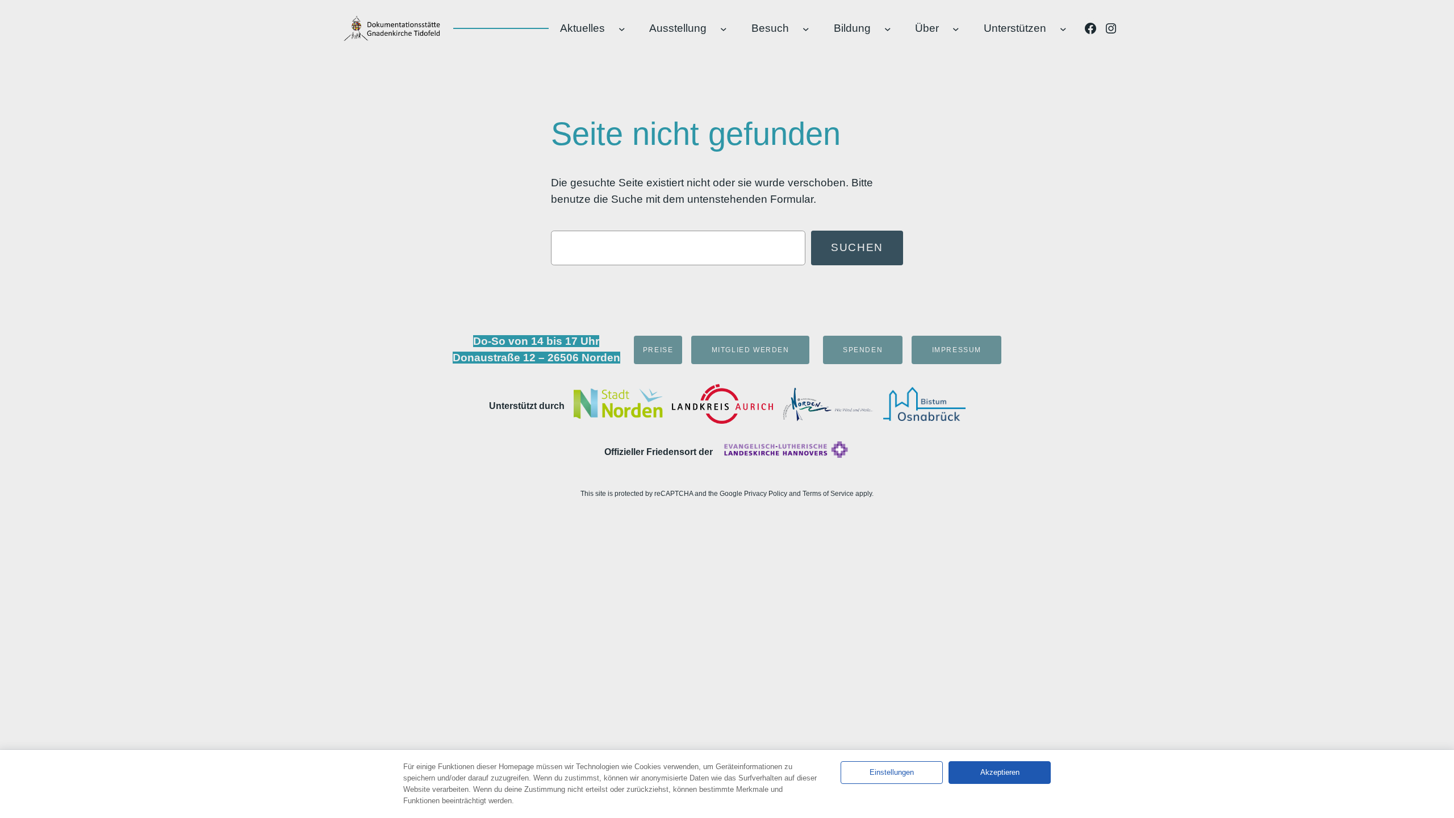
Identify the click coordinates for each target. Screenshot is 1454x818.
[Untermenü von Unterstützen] (1063, 28)
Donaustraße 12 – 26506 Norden (536, 358)
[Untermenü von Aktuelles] (622, 28)
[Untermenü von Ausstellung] (723, 28)
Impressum (956, 350)
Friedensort (671, 452)
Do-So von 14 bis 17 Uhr (536, 341)
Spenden (863, 350)
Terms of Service (828, 494)
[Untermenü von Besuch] (806, 28)
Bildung (852, 28)
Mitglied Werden (750, 350)
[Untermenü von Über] (955, 28)
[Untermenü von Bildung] (887, 28)
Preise (658, 350)
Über (927, 28)
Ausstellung (678, 28)
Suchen (857, 247)
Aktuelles (582, 28)
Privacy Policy (765, 494)
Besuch (770, 28)
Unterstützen (1015, 28)
